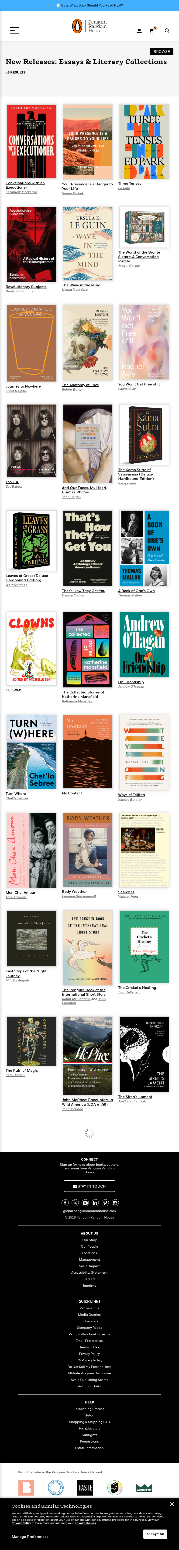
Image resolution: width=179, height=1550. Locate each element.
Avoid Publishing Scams (89, 1380)
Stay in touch (91, 1186)
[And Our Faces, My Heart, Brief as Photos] (88, 443)
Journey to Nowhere (23, 386)
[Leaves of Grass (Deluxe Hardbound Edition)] (31, 540)
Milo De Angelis (18, 980)
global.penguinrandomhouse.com (89, 1211)
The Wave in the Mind (81, 285)
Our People (89, 1246)
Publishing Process (89, 1409)
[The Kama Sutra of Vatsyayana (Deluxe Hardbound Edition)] (144, 434)
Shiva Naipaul (16, 391)
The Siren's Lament (135, 1096)
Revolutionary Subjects (26, 286)
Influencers (89, 1321)
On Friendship (131, 682)
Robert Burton (73, 389)
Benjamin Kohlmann (22, 291)
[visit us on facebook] (65, 1202)
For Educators (89, 1428)
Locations (89, 1253)
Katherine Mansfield (77, 701)
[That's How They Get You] (88, 548)
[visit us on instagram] (115, 1202)
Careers (89, 1279)
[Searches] (144, 850)
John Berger (71, 497)
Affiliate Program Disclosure (89, 1373)
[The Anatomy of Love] (88, 342)
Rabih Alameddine (76, 999)
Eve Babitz (14, 486)
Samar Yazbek (73, 193)
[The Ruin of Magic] (31, 1041)
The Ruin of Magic (22, 1070)
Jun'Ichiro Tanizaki (132, 1101)
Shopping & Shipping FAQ (89, 1422)
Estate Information (89, 1448)
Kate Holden (15, 1075)
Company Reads (89, 1328)
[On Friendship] (144, 644)
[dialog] (89, 1524)
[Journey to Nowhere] (31, 342)
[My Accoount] (139, 30)
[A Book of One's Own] (144, 548)
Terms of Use (89, 1347)
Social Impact (89, 1266)
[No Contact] (88, 751)
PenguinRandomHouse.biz (89, 1334)
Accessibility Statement (89, 1272)
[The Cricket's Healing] (144, 946)
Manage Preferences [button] (30, 1537)
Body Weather (74, 891)
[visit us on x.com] (75, 1202)
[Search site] (167, 30)
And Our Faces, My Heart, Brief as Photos (84, 490)
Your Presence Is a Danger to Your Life (87, 186)
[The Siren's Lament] (144, 1054)
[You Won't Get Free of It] (144, 342)
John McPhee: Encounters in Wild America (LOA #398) (87, 1102)
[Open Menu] (14, 30)
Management (89, 1259)
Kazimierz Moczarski (21, 192)
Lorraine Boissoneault (79, 896)
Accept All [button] (155, 1534)
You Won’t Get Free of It (139, 384)
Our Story (89, 1240)
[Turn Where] (31, 751)
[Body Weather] (88, 849)
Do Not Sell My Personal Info (89, 1367)
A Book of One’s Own (136, 590)
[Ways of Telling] (144, 752)
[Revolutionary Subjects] (31, 244)
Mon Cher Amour (20, 892)
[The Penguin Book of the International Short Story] (88, 947)
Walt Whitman (17, 585)
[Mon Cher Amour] (31, 850)
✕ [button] (172, 1505)
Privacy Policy (89, 1354)
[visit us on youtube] (85, 1202)
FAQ (89, 1415)
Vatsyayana (127, 483)
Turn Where (16, 793)
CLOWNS (14, 690)
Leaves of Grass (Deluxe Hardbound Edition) (27, 578)
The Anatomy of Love (80, 385)
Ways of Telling (131, 794)
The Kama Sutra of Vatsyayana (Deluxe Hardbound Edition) (136, 474)
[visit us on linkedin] (95, 1202)
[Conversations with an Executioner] (31, 141)
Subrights (89, 1435)
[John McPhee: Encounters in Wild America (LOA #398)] (88, 1055)
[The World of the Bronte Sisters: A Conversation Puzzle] (144, 227)
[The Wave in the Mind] (88, 243)
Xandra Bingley (130, 799)
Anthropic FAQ (89, 1386)
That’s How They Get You (83, 590)
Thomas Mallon (130, 595)
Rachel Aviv (127, 389)
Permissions (89, 1441)
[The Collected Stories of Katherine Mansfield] (88, 649)
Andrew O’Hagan (131, 686)
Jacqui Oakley (129, 266)
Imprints (89, 1285)
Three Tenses (129, 183)
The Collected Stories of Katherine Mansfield (83, 694)
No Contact (72, 793)
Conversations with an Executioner (25, 185)
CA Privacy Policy (89, 1360)
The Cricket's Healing (137, 987)
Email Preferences (89, 1341)
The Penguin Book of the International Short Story (84, 992)
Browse (162, 51)
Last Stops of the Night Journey (26, 973)
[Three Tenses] (144, 141)
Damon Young (73, 595)
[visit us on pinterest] (105, 1202)
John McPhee (72, 1109)
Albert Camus (16, 897)
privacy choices (85, 1523)
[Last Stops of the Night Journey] (31, 938)
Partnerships (89, 1308)
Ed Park (124, 188)
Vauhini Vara (128, 896)
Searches (126, 892)
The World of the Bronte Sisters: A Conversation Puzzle (139, 257)
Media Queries (89, 1314)
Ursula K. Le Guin (75, 290)
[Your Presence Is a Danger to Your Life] (88, 141)
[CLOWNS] (31, 648)
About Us (89, 1233)
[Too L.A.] (31, 440)
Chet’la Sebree (17, 798)
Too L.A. (12, 482)
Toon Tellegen (129, 992)
